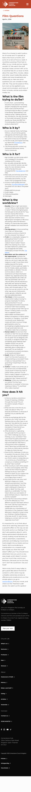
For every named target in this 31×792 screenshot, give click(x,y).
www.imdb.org (7, 581)
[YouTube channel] (8, 729)
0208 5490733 (5, 721)
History (3, 682)
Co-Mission (24, 613)
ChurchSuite (4, 768)
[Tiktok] (10, 729)
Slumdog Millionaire (18, 184)
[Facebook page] (1, 729)
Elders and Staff (6, 688)
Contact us (4, 716)
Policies (3, 758)
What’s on (4, 643)
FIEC (10, 615)
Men (2, 660)
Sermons (4, 649)
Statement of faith (7, 677)
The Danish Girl (20, 171)
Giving (3, 693)
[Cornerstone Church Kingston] (10, 4)
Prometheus (18, 142)
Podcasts (4, 654)
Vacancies (4, 704)
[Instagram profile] (4, 729)
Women (3, 666)
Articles (6, 10)
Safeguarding (5, 763)
